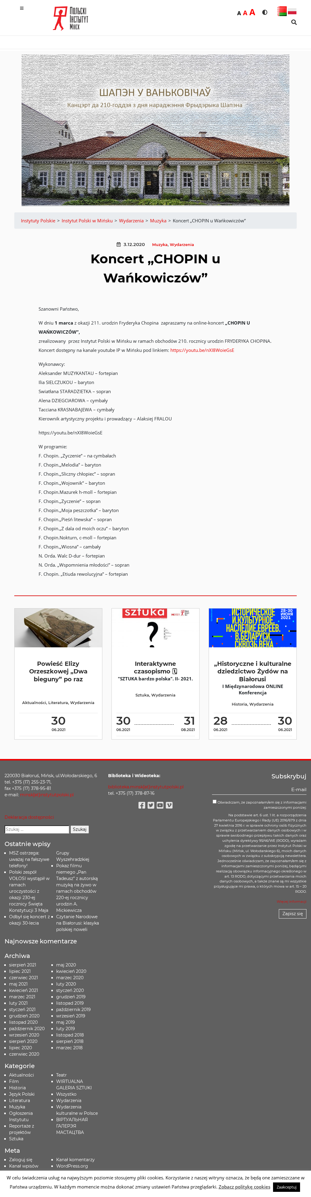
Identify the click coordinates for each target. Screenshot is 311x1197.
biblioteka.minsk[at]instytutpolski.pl (146, 787)
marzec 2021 (22, 997)
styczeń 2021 (22, 1009)
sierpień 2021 (22, 965)
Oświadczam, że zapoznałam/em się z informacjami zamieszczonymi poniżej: (261, 805)
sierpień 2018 (70, 1041)
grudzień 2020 (24, 1016)
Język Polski (22, 1094)
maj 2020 (66, 965)
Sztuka (142, 695)
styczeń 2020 (70, 990)
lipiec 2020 (20, 1047)
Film (14, 1081)
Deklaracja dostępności (29, 817)
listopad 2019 (70, 1003)
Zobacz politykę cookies (244, 1187)
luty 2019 (65, 1028)
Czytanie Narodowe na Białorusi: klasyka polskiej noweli (77, 923)
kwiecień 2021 (23, 990)
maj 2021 (18, 984)
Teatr (61, 1075)
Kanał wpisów (23, 1166)
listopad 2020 (23, 1022)
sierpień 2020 (23, 1041)
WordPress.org (72, 1166)
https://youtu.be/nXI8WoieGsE (202, 350)
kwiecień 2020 (71, 971)
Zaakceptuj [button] (286, 1187)
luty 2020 (66, 984)
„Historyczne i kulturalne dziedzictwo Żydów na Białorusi (252, 671)
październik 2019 (73, 1009)
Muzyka (160, 244)
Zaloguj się (20, 1159)
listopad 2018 (70, 1035)
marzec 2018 (69, 1047)
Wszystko (66, 1094)
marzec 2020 (70, 977)
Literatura (58, 702)
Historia (239, 704)
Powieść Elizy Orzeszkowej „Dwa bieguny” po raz (58, 671)
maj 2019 (65, 1022)
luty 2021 (18, 1003)
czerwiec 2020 (24, 1054)
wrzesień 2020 (24, 1035)
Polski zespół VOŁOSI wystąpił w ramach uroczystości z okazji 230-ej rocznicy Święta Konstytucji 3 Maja (29, 891)
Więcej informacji (291, 901)
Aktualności (34, 702)
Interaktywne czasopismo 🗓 (155, 667)
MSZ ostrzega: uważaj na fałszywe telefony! (29, 859)
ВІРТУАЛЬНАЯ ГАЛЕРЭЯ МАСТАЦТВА (72, 1126)
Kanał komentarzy (75, 1159)
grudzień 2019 (71, 997)
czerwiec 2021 (23, 977)
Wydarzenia (182, 244)
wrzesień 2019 (70, 1016)
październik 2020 (27, 1028)
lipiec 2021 (20, 971)
